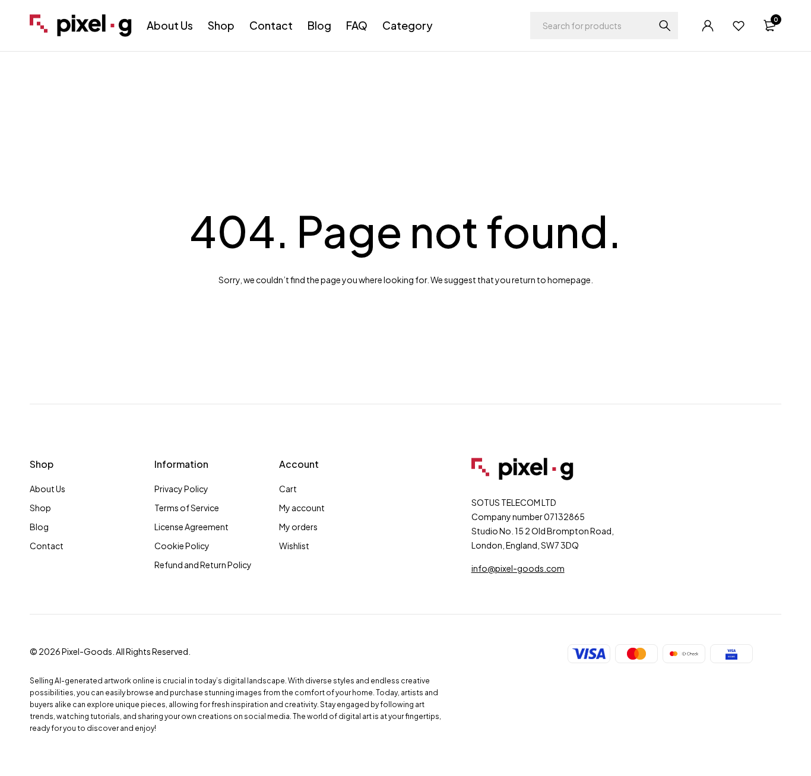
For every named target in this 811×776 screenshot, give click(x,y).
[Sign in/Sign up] (708, 25)
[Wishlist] (738, 25)
